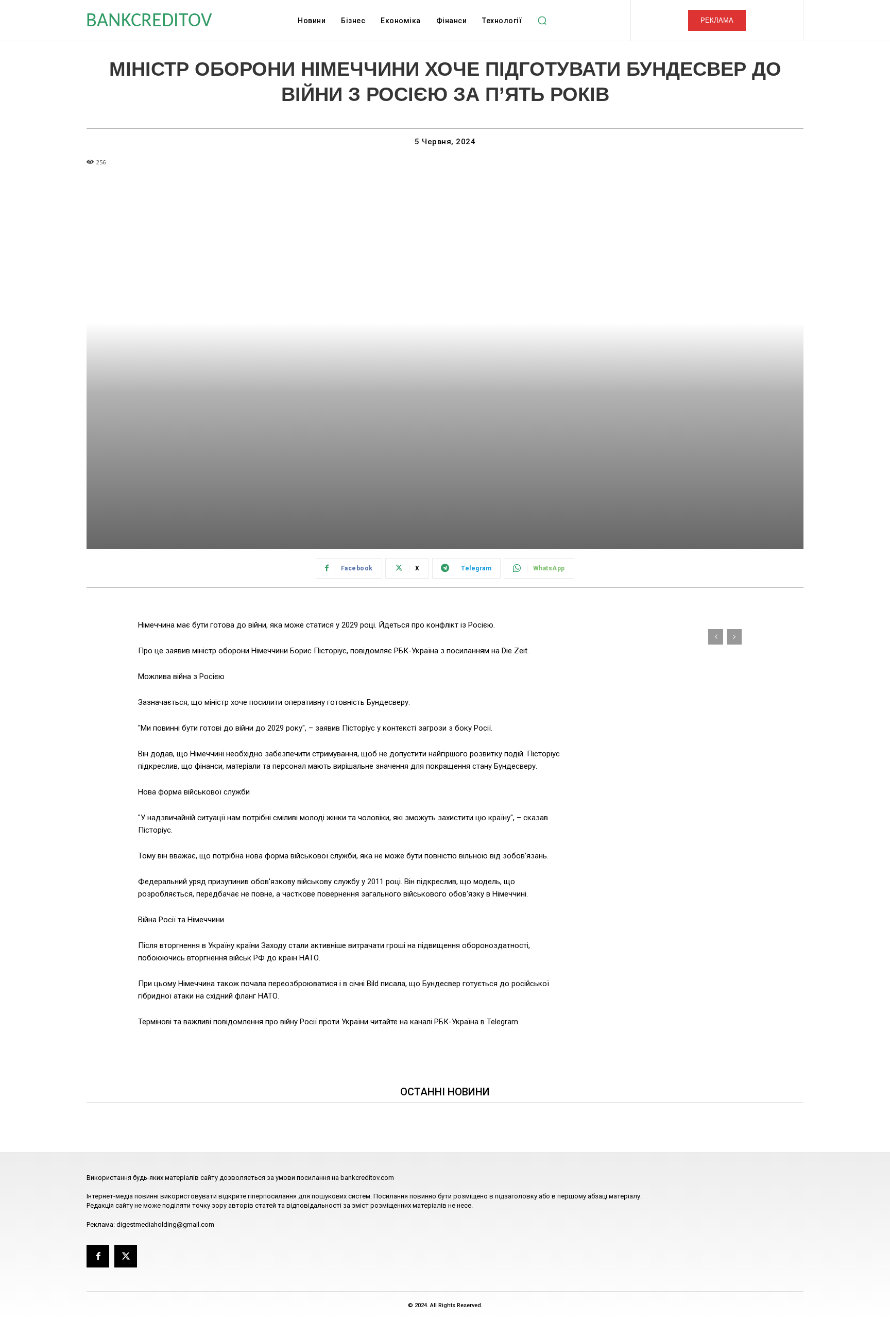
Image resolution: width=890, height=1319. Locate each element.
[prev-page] (715, 637)
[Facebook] (98, 1256)
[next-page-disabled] (734, 637)
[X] (125, 1256)
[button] (542, 20)
